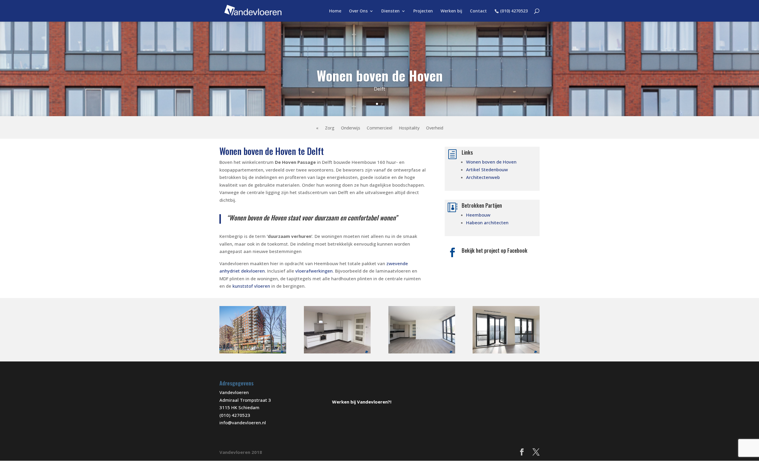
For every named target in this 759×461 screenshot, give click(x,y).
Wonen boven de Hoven (491, 162)
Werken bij (451, 11)
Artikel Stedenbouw (487, 169)
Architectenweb (483, 177)
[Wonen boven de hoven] (421, 353)
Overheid (434, 128)
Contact (478, 11)
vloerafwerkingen (314, 271)
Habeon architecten (487, 222)
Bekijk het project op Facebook (494, 250)
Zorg (329, 128)
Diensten (390, 11)
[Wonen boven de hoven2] (252, 353)
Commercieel (379, 128)
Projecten (423, 11)
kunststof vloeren (251, 286)
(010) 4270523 (514, 11)
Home (335, 11)
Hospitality (409, 128)
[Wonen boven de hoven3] (506, 353)
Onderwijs (350, 128)
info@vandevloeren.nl (242, 422)
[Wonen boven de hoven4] (337, 353)
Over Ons (358, 11)
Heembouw (478, 215)
